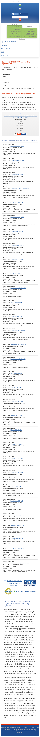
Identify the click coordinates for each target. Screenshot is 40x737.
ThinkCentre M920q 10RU (17, 515)
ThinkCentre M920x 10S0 (17, 401)
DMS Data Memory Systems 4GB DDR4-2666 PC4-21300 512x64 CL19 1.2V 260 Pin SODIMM (20, 116)
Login (30, 1)
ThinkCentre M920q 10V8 (17, 274)
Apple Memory (16, 27)
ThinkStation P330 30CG (17, 458)
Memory (14, 24)
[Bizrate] (33, 585)
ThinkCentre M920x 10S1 (17, 316)
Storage (29, 26)
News (19, 1)
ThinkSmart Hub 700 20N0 (17, 525)
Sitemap (14, 729)
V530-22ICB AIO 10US (16, 387)
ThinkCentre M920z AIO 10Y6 (18, 548)
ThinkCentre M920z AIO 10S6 (18, 359)
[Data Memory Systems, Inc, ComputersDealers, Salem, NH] (13, 585)
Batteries (22, 39)
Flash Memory (16, 34)
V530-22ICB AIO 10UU (16, 373)
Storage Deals (31, 36)
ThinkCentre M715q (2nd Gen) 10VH (20, 188)
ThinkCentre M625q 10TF (17, 174)
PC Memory (16, 29)
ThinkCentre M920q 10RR (17, 217)
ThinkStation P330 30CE (17, 415)
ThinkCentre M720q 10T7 (17, 231)
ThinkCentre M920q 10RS (17, 245)
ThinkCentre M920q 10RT (17, 472)
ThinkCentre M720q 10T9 (17, 501)
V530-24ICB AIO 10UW (16, 302)
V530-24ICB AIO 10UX (16, 430)
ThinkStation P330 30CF (17, 444)
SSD (31, 29)
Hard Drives (31, 31)
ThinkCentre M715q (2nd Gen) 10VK (20, 563)
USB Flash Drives (31, 34)
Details (24, 133)
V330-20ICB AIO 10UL (16, 486)
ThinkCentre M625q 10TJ (17, 538)
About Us (15, 1)
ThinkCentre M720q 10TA (17, 259)
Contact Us (25, 1)
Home (10, 1)
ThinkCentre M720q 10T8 (17, 203)
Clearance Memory (16, 36)
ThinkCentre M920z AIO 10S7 (18, 330)
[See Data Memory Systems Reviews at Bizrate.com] (30, 583)
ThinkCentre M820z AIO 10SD (18, 344)
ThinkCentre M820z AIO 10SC (18, 288)
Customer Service (24, 729)
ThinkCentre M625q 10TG (17, 160)
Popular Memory (16, 31)
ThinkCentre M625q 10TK (17, 146)
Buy (19, 133)
